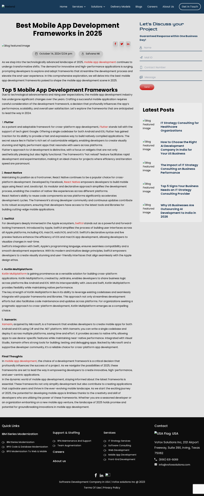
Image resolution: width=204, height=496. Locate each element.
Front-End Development (121, 459)
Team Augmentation (69, 445)
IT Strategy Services (119, 440)
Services (77, 6)
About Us (168, 6)
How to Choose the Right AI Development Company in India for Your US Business (179, 147)
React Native (72, 182)
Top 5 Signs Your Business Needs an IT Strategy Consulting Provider (179, 190)
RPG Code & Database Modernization (27, 446)
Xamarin (7, 324)
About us (59, 461)
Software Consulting (119, 445)
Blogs (138, 6)
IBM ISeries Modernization (20, 442)
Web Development (118, 450)
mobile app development (100, 62)
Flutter (104, 127)
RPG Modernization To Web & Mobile (27, 451)
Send (146, 87)
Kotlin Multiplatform (14, 274)
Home (63, 6)
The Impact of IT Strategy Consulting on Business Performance (179, 169)
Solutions (96, 6)
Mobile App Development (122, 454)
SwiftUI (79, 223)
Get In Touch (190, 6)
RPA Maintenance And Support (74, 440)
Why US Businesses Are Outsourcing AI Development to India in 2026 (178, 211)
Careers (152, 6)
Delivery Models (120, 6)
